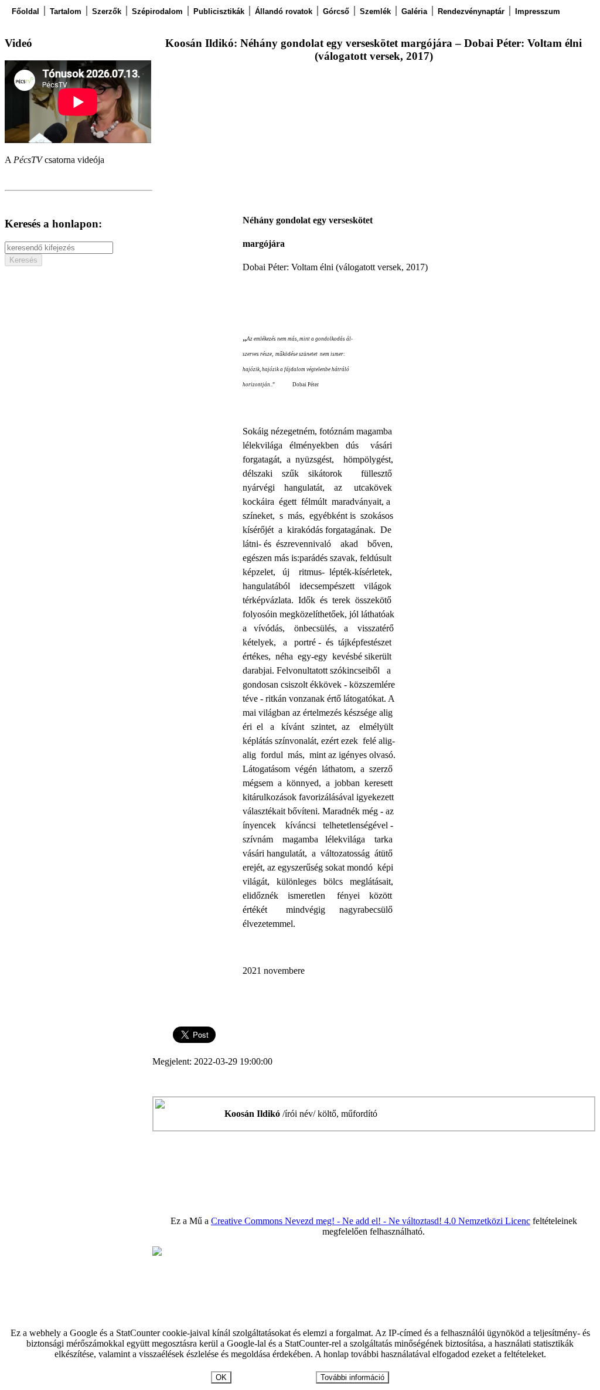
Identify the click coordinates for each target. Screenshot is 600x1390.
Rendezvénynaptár (471, 11)
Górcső (336, 11)
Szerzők (106, 11)
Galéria (414, 11)
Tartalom (65, 11)
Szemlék (375, 11)
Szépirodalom (157, 11)
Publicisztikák (218, 11)
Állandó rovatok (283, 11)
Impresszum (537, 11)
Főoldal (25, 11)
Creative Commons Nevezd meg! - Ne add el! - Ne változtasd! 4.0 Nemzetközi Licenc (370, 1221)
